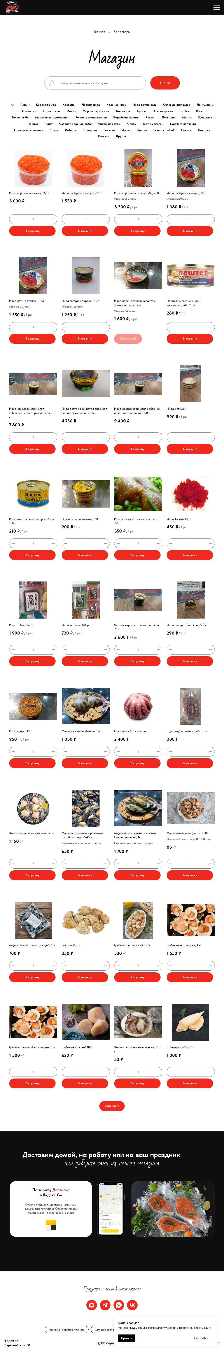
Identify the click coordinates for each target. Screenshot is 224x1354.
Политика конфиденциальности (66, 1329)
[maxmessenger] (91, 1305)
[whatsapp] (119, 1305)
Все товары (122, 32)
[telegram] (105, 1305)
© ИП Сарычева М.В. (112, 1343)
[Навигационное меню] (217, 7)
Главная (99, 32)
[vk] (132, 1305)
